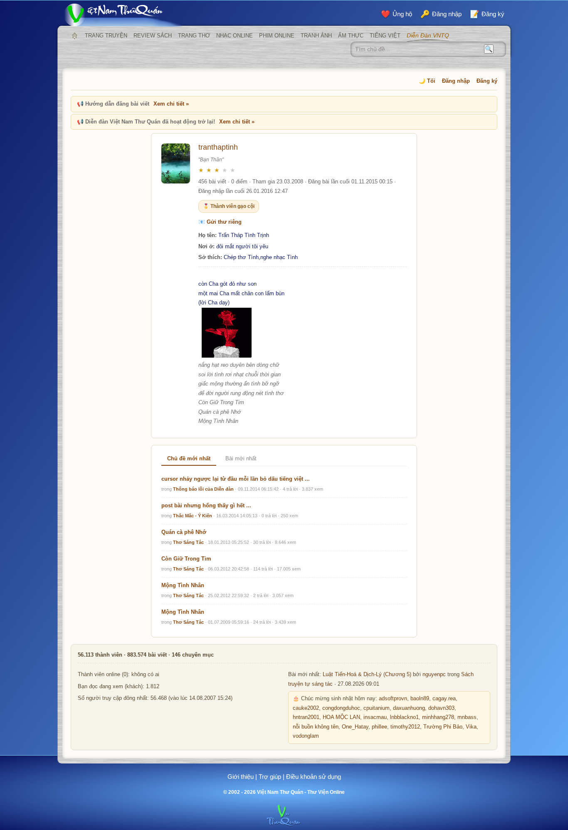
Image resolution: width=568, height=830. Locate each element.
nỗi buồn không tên (315, 727)
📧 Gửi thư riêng (220, 222)
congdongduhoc (341, 708)
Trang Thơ (194, 35)
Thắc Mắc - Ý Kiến (192, 515)
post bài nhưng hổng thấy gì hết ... (206, 505)
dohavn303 (441, 708)
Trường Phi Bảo (442, 727)
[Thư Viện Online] (124, 15)
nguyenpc (434, 674)
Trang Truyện (106, 35)
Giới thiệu (240, 776)
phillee (379, 727)
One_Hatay (355, 727)
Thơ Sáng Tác (188, 542)
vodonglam (306, 736)
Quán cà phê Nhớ (183, 532)
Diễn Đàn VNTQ (428, 35)
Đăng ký (487, 81)
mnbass (467, 717)
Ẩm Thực (350, 35)
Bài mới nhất (241, 458)
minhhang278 (438, 717)
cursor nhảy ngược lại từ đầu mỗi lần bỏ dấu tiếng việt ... (235, 479)
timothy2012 (405, 727)
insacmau (375, 717)
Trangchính (74, 35)
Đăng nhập (456, 81)
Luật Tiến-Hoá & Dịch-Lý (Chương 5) (367, 674)
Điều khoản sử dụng (313, 776)
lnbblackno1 (404, 717)
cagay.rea (444, 699)
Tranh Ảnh (316, 35)
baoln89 (419, 699)
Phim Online (276, 35)
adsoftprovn (393, 699)
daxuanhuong (409, 708)
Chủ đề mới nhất (188, 458)
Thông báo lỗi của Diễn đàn (203, 489)
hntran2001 (306, 717)
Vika (471, 727)
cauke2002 (306, 708)
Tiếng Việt (385, 35)
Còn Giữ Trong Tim (186, 559)
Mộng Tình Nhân (182, 585)
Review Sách (152, 35)
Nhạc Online (234, 35)
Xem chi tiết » (171, 104)
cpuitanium (376, 708)
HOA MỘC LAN (341, 717)
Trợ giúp (270, 776)
